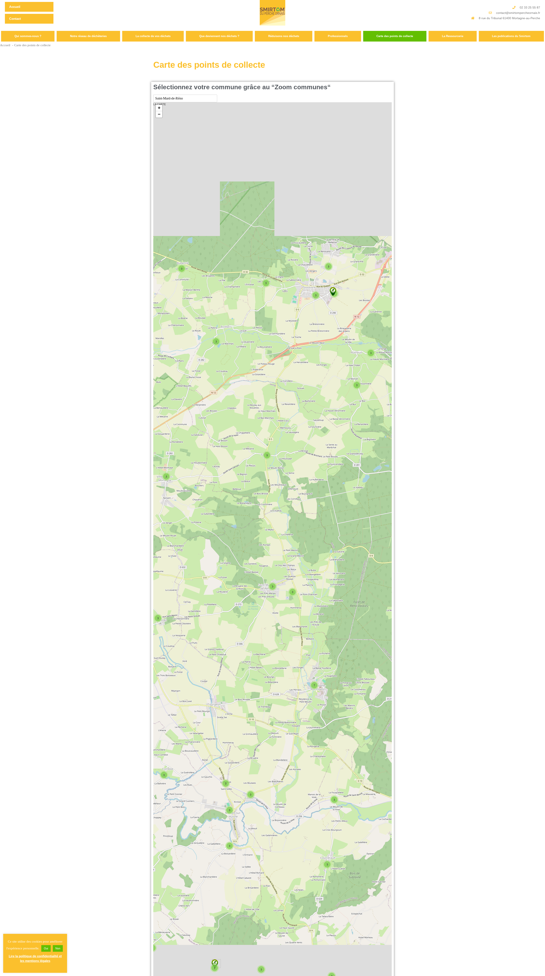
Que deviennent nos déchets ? (219, 36)
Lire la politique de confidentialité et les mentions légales (35, 958)
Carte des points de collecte (394, 36)
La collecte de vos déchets (153, 36)
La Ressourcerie (452, 36)
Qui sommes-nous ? (27, 36)
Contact (15, 18)
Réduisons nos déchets (283, 36)
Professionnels (338, 36)
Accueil (14, 7)
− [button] (159, 114)
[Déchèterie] (333, 291)
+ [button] (159, 108)
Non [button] (57, 948)
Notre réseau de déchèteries (88, 36)
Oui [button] (46, 948)
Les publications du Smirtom (511, 36)
